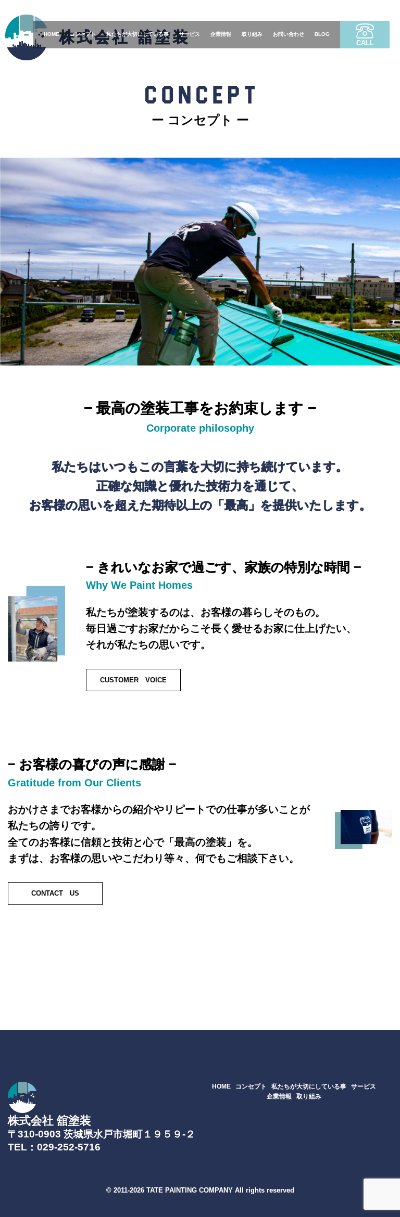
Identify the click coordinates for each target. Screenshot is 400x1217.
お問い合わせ (288, 34)
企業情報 (220, 34)
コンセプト (83, 34)
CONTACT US (55, 893)
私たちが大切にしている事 (137, 34)
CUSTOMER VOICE (133, 680)
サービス (189, 34)
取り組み (252, 34)
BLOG (322, 34)
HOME (51, 34)
